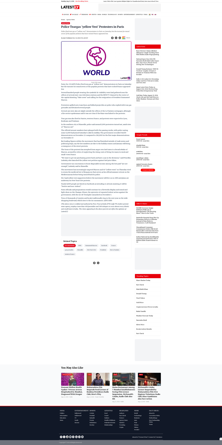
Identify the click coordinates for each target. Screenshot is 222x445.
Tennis (92, 420)
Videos (136, 427)
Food (105, 413)
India (62, 410)
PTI (64, 38)
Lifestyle (108, 410)
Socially (75, 14)
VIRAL (146, 14)
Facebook (104, 245)
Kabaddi (92, 418)
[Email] (82, 437)
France (113, 245)
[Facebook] (61, 437)
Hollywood (78, 415)
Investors (159, 437)
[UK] (155, 14)
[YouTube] (70, 437)
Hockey (92, 425)
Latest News (140, 46)
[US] (152, 14)
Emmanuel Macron (91, 245)
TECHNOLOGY (112, 14)
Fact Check (122, 415)
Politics (62, 413)
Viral (135, 422)
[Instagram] (73, 437)
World (136, 413)
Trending (84, 14)
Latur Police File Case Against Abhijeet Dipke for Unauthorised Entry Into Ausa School (117, 1)
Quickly (66, 14)
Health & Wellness (109, 420)
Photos (136, 425)
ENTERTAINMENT (129, 14)
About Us (151, 413)
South (76, 420)
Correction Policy (154, 415)
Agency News (123, 420)
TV (75, 418)
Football (92, 415)
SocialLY (136, 429)
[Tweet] (98, 263)
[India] (149, 14)
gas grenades (69, 250)
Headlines (123, 410)
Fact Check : (154, 410)
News (61, 420)
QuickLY (121, 422)
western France (69, 254)
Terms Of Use (143, 437)
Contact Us (152, 437)
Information (63, 415)
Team (151, 424)
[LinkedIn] (76, 437)
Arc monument (69, 245)
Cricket (92, 413)
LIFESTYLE (139, 14)
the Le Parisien (114, 250)
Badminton (93, 422)
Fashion (106, 418)
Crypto (94, 14)
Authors (121, 413)
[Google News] (79, 437)
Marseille (80, 250)
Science (121, 418)
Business (137, 418)
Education (63, 418)
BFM (79, 245)
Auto (135, 420)
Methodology (153, 418)
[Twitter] (64, 437)
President (103, 250)
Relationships (108, 425)
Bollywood (78, 413)
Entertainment (81, 410)
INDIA (99, 14)
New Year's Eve (91, 250)
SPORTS (120, 14)
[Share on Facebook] (94, 263)
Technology (138, 415)
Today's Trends (147, 170)
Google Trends (141, 135)
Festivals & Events (109, 422)
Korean (77, 422)
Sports (92, 410)
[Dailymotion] (67, 437)
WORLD (104, 14)
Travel (106, 415)
